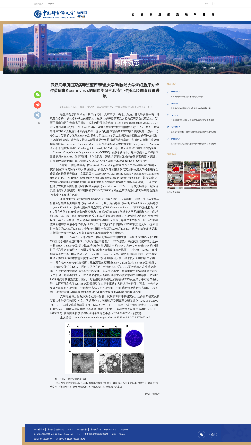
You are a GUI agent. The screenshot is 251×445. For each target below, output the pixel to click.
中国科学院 (39, 429)
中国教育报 (96, 429)
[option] (192, 178)
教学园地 (151, 11)
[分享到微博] (37, 105)
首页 (133, 11)
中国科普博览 (110, 429)
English (51, 4)
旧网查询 (124, 429)
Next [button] (213, 176)
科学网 (70, 429)
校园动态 (186, 11)
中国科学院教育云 (56, 429)
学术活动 (195, 11)
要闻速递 (142, 11)
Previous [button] (170, 176)
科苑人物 (177, 11)
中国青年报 (82, 429)
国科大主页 (38, 4)
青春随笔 (204, 11)
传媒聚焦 (213, 11)
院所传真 (168, 11)
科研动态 (160, 11)
